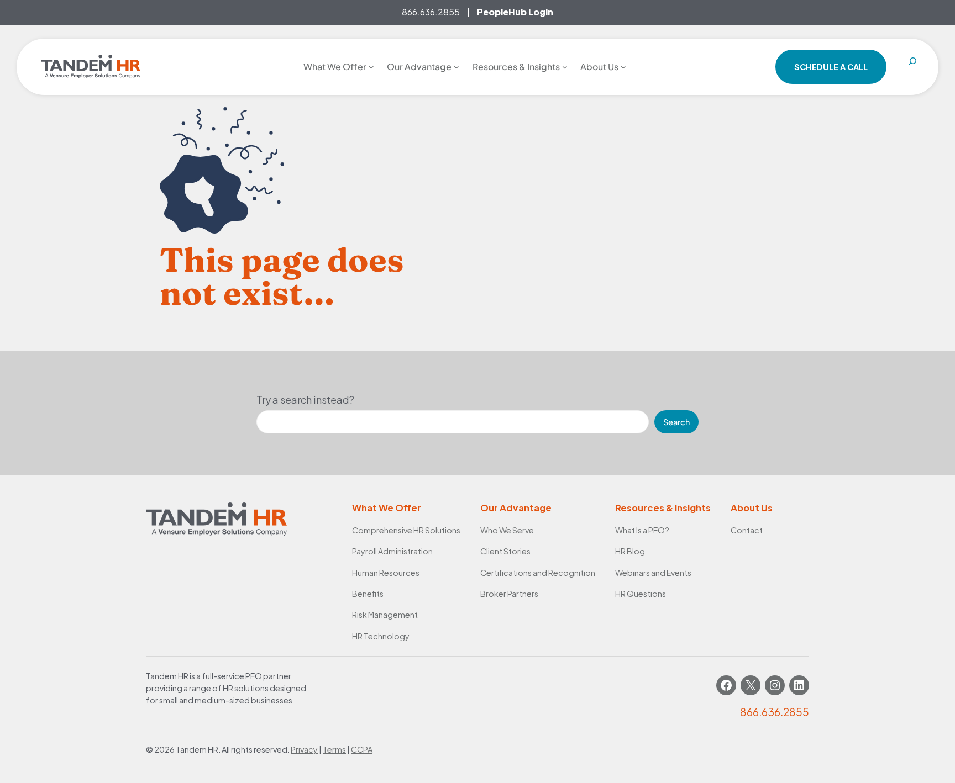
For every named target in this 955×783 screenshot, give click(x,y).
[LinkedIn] (799, 685)
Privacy (304, 749)
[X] (750, 685)
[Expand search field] (912, 67)
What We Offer (386, 508)
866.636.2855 (431, 12)
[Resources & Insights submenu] (565, 67)
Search (676, 422)
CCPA (361, 749)
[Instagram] (775, 685)
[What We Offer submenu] (371, 67)
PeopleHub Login (515, 12)
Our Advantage (516, 508)
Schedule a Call (831, 67)
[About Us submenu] (623, 67)
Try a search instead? (305, 399)
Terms (334, 749)
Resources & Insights (663, 508)
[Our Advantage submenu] (456, 67)
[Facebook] (726, 685)
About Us (752, 508)
